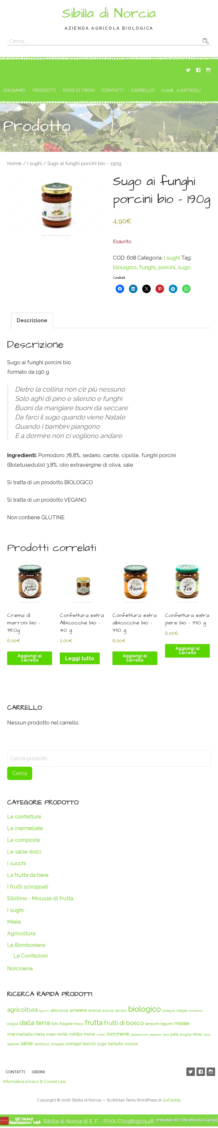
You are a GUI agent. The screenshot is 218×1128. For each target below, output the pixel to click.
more (89, 1034)
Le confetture (24, 816)
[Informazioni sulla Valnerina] (187, 1121)
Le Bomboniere (26, 945)
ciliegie (181, 1011)
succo (89, 1043)
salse (26, 1043)
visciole (131, 1044)
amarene (78, 1010)
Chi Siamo (14, 90)
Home (14, 163)
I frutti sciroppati (27, 886)
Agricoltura (21, 933)
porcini (166, 267)
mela (39, 1034)
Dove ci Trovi (78, 90)
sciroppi (73, 1043)
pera (166, 1034)
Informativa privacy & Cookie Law (34, 1081)
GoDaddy (171, 1100)
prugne (185, 1034)
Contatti (113, 90)
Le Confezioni (31, 956)
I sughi (34, 163)
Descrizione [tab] (32, 320)
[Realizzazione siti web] (20, 1123)
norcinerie (117, 1034)
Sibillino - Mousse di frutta (40, 898)
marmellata (20, 1034)
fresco (78, 1024)
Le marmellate (25, 828)
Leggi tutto (79, 658)
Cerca (19, 773)
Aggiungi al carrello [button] (30, 658)
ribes (197, 1034)
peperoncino (139, 1034)
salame (13, 1044)
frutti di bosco (124, 1022)
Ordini (38, 1072)
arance (94, 1010)
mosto (101, 1034)
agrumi (44, 1010)
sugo (184, 267)
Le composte (23, 840)
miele (51, 1034)
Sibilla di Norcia (109, 13)
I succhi (16, 863)
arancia (108, 1011)
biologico (125, 267)
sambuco (41, 1044)
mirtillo (75, 1034)
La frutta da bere (28, 875)
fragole (66, 1023)
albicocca (59, 1010)
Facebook (198, 70)
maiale (182, 1023)
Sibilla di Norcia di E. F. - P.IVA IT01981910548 (98, 1121)
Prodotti (44, 90)
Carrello (142, 90)
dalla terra (35, 1023)
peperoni (155, 1034)
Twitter (188, 70)
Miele (14, 922)
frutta (94, 1022)
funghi (147, 267)
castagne (168, 1010)
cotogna (12, 1024)
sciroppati (57, 1044)
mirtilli (62, 1034)
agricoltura (22, 1009)
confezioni (195, 1010)
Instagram (208, 70)
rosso (206, 1034)
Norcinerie (20, 968)
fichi (54, 1023)
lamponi (152, 1024)
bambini (121, 1011)
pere (174, 1034)
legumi (167, 1023)
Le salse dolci (24, 851)
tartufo (115, 1043)
